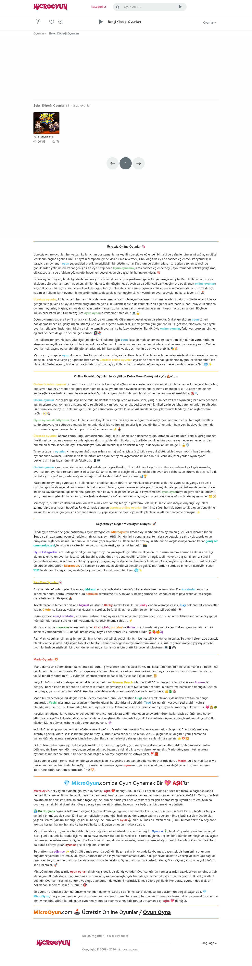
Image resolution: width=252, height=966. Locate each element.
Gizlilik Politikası (118, 936)
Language (208, 943)
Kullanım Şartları (93, 936)
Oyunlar (209, 23)
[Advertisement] (126, 70)
